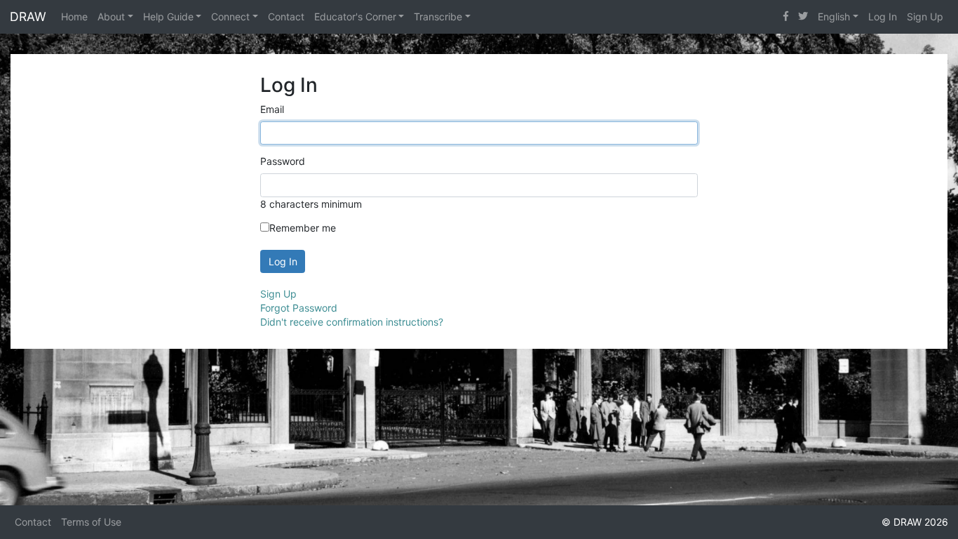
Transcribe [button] (438, 16)
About (111, 16)
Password (282, 161)
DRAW (28, 16)
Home (74, 16)
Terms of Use (91, 522)
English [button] (834, 16)
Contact (286, 16)
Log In (882, 16)
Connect (230, 16)
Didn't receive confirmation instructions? (351, 322)
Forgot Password (298, 308)
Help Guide (168, 16)
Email (272, 109)
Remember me (302, 228)
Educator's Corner (355, 16)
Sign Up (925, 16)
